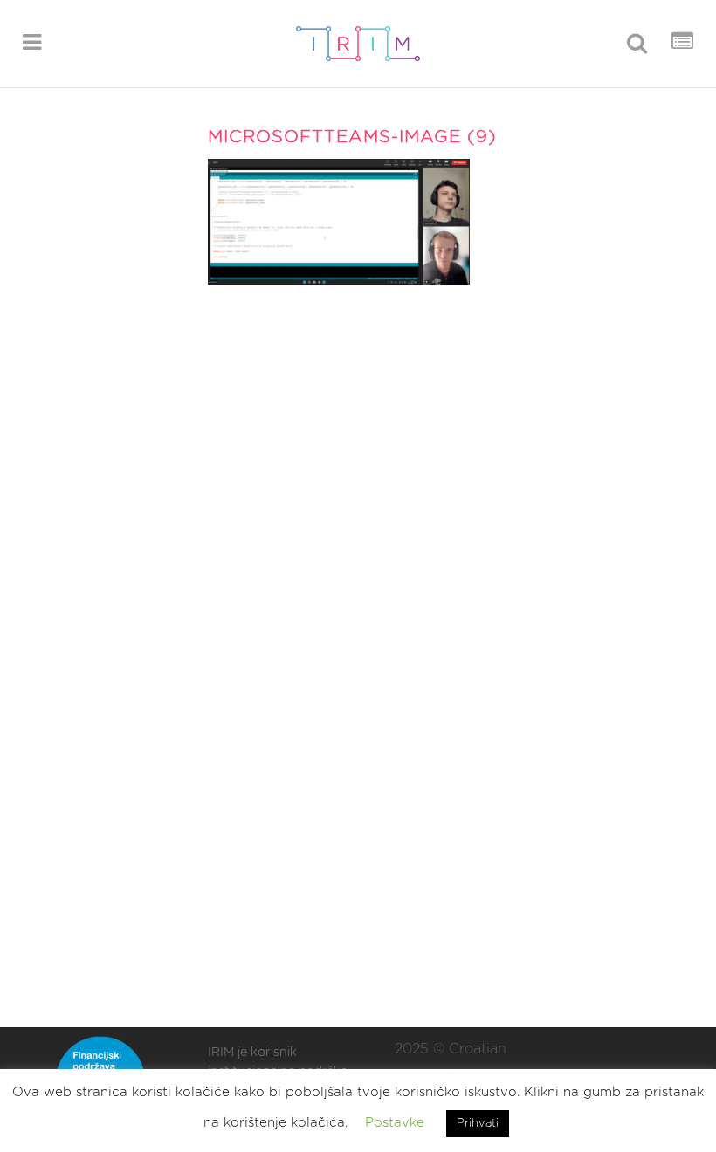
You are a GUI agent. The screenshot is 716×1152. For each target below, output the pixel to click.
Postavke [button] (394, 1122)
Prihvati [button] (478, 1123)
